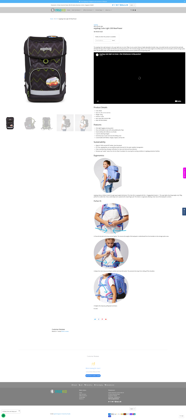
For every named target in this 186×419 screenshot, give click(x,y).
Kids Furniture (76, 10)
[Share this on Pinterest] (102, 319)
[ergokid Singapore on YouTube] (117, 5)
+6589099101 (117, 397)
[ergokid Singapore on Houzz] (123, 5)
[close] (184, 1)
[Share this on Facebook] (98, 319)
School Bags (99, 10)
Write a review (65, 331)
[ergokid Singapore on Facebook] (115, 5)
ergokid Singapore (57, 413)
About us (107, 10)
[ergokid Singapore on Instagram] (121, 5)
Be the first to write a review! (93, 375)
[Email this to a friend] (105, 319)
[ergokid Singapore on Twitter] (112, 5)
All (56, 18)
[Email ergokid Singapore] (127, 5)
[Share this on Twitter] (95, 319)
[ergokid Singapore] (58, 10)
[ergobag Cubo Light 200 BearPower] (46, 67)
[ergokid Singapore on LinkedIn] (125, 5)
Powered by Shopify (66, 413)
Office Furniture (87, 10)
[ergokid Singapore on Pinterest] (119, 5)
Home (68, 10)
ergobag (96, 24)
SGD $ (131, 5)
